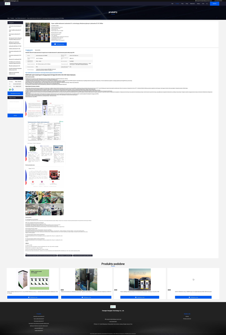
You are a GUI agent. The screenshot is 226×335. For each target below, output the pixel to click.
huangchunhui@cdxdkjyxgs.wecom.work (204, 0)
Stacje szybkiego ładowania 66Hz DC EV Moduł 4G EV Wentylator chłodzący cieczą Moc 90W (139, 291)
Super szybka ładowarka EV (20, 18)
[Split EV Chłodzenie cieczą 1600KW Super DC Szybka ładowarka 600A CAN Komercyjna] (193, 280)
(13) (15, 56)
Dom (172, 3)
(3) (15, 39)
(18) (14, 48)
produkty (12, 18)
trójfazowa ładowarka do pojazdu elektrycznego (83, 255)
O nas (187, 3)
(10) (15, 69)
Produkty (177, 3)
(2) (14, 43)
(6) (14, 62)
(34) (15, 59)
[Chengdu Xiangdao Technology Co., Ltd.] (7, 3)
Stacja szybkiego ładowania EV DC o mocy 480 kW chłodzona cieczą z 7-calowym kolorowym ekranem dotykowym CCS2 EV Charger (32, 292)
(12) (15, 31)
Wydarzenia (192, 3)
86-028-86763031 (218, 0)
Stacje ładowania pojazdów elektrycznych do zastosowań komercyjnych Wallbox (41, 255)
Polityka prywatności (187, 318)
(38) (14, 35)
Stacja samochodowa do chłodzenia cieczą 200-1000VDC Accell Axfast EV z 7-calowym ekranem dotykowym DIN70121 (86, 291)
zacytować (214, 3)
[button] (9, 282)
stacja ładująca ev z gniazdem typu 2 (65, 255)
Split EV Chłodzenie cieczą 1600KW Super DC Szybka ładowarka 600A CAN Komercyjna (193, 291)
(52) (15, 27)
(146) (15, 46)
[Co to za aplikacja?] (10, 89)
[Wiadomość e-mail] (12, 89)
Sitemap (187, 316)
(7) (14, 65)
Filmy (182, 3)
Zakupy (198, 3)
